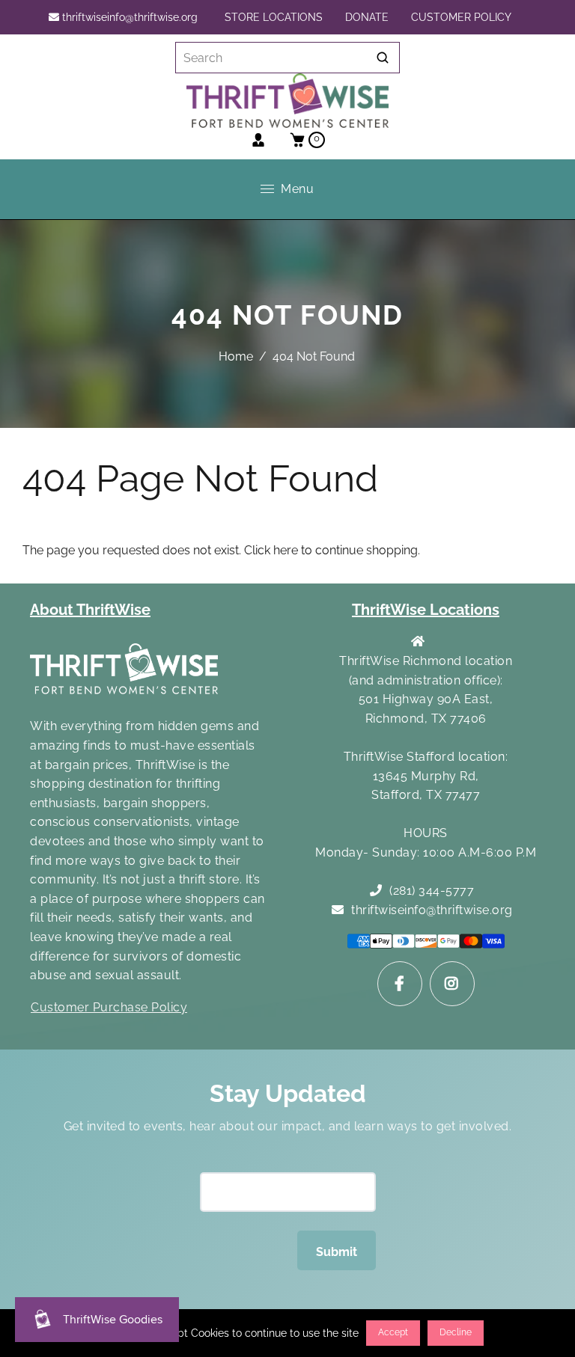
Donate (367, 17)
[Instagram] (452, 983)
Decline (455, 1332)
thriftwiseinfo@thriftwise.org (128, 17)
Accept (393, 1332)
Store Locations (274, 17)
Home (236, 356)
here (285, 550)
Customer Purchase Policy (109, 1007)
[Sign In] (264, 140)
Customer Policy (461, 17)
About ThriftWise (90, 610)
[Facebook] (399, 983)
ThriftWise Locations (425, 610)
